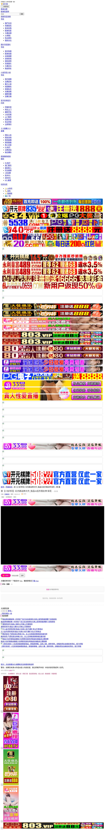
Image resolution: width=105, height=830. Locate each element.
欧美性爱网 (5, 11)
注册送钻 (8, 150)
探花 (15, 497)
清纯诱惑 (8, 61)
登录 (2, 9)
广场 (8, 196)
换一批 (4, 611)
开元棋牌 (8, 170)
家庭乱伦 (8, 89)
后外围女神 (9, 497)
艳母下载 (25, 673)
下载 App (35, 581)
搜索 (22, 14)
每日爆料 (8, 152)
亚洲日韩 (8, 28)
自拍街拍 (8, 58)
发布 (8, 191)
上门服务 (8, 117)
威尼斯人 (8, 168)
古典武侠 (8, 81)
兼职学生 (8, 112)
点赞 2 (6, 575)
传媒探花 (8, 26)
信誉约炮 (8, 119)
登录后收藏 (15, 575)
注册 (5, 9)
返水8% (7, 175)
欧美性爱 (8, 30)
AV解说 (7, 35)
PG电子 (7, 147)
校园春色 (8, 86)
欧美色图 (8, 53)
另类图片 (8, 63)
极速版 (8, 193)
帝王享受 (8, 122)
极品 (3, 497)
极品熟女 (8, 68)
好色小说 (18, 673)
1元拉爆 (8, 173)
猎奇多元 (8, 40)
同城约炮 (8, 107)
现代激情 (8, 79)
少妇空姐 (8, 114)
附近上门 (8, 109)
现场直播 (8, 140)
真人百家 (8, 145)
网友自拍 (8, 137)
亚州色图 (8, 51)
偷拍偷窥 (47, 673)
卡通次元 (8, 66)
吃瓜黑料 (8, 38)
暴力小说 (8, 84)
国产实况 (8, 23)
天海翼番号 (11, 673)
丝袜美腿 (8, 56)
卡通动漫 (8, 33)
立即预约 (8, 124)
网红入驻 (8, 135)
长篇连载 (8, 91)
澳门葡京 (8, 165)
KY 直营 (8, 180)
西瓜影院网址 (33, 673)
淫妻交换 (8, 96)
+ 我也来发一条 (6, 613)
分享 (22, 575)
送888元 (8, 178)
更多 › (10, 611)
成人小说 (41, 673)
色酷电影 (54, 673)
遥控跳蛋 (8, 142)
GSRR (10, 670)
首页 (2, 487)
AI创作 (8, 188)
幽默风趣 (8, 94)
